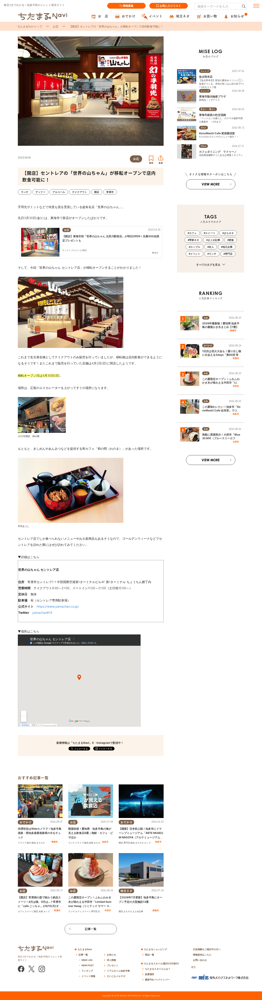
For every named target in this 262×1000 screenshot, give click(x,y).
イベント (195, 253)
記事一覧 (90, 929)
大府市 (236, 441)
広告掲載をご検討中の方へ (207, 949)
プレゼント (112, 965)
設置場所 (149, 974)
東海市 (54, 841)
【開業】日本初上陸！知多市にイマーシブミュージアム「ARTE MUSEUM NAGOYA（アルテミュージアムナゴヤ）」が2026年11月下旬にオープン (141, 837)
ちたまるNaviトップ (29, 26)
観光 (34, 842)
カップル (148, 842)
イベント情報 (88, 976)
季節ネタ (194, 239)
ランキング (87, 970)
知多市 (105, 841)
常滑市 (57, 910)
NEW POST (88, 965)
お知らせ (111, 954)
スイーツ (29, 911)
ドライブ (22, 842)
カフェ (21, 911)
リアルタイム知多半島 (118, 970)
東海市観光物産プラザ (212, 96)
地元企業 (227, 246)
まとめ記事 (138, 911)
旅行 (29, 842)
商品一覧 (149, 954)
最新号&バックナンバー (157, 979)
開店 (121, 842)
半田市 (108, 910)
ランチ (71, 842)
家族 (231, 239)
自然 (91, 842)
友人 (211, 246)
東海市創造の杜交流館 (212, 114)
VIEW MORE (211, 184)
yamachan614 (42, 612)
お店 (55, 26)
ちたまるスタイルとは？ (157, 968)
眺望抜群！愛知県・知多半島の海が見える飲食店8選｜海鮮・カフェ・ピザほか (90, 833)
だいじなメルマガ (116, 976)
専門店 (127, 842)
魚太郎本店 (206, 76)
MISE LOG (87, 960)
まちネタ (40, 842)
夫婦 (41, 911)
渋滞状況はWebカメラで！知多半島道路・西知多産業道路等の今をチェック (39, 833)
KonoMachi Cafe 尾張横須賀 (217, 133)
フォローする (105, 748)
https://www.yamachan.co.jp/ (58, 606)
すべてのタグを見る (208, 264)
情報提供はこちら (202, 954)
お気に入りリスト (170, 5)
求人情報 (111, 960)
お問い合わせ (200, 960)
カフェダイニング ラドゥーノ (218, 151)
